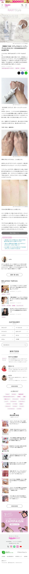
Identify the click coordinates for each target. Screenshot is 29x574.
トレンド (22, 399)
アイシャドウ (15, 399)
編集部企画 (21, 394)
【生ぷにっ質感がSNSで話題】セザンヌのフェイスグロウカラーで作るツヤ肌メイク (14, 244)
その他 (17, 339)
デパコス (15, 406)
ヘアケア (3, 335)
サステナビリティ (19, 562)
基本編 (19, 396)
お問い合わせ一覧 (11, 562)
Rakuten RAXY (8, 5)
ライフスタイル (11, 408)
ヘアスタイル (13, 401)
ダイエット (8, 406)
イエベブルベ (21, 401)
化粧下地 (17, 68)
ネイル (17, 335)
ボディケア (18, 331)
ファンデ (21, 406)
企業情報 (3, 556)
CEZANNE (23, 68)
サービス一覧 (4, 562)
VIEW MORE (14, 386)
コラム (3, 339)
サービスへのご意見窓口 (17, 541)
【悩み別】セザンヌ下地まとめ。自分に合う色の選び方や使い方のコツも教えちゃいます (14, 240)
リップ (8, 294)
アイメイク (4, 331)
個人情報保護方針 (10, 556)
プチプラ (8, 403)
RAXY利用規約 (9, 541)
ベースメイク (9, 66)
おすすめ (13, 394)
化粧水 (21, 403)
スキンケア (4, 327)
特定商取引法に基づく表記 (14, 543)
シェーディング (20, 305)
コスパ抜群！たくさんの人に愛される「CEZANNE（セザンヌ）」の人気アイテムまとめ (15, 247)
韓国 (24, 396)
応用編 (13, 305)
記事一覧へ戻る (14, 275)
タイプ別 (8, 305)
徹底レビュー (7, 399)
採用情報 (25, 556)
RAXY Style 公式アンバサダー (8, 68)
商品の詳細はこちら (14, 233)
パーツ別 (15, 403)
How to (3, 294)
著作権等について (18, 556)
